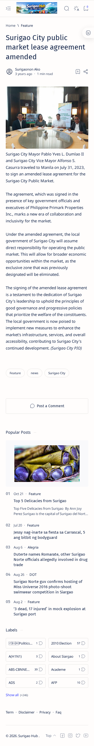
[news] (34, 373)
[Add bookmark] (77, 71)
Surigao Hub (28, 735)
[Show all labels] (17, 694)
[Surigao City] (56, 373)
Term (10, 712)
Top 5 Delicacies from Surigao (40, 500)
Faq (58, 712)
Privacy (45, 712)
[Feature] (15, 373)
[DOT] (33, 574)
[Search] (66, 8)
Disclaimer (26, 712)
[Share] (85, 71)
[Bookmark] (85, 8)
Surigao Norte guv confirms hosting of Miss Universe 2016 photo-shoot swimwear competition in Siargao (48, 586)
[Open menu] (8, 8)
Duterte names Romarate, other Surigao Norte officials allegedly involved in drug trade (50, 559)
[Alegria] (33, 547)
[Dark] (76, 8)
